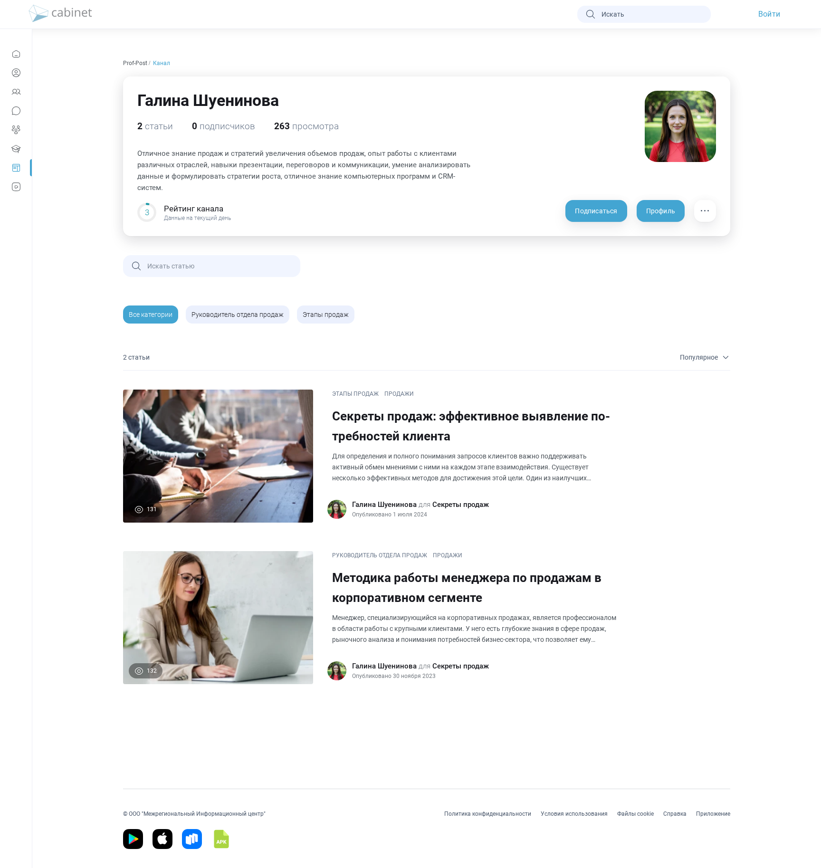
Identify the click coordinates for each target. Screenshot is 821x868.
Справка (675, 814)
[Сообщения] (16, 110)
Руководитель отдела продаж (237, 314)
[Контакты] (16, 91)
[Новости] (16, 53)
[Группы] (16, 129)
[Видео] (16, 186)
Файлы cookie (635, 814)
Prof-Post (136, 63)
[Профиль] (16, 72)
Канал (162, 63)
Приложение (713, 814)
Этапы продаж (326, 314)
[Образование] (16, 148)
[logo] (60, 14)
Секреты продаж (460, 504)
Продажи (399, 394)
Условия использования (574, 814)
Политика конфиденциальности (487, 814)
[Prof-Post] (16, 167)
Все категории (150, 314)
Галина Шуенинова (384, 504)
